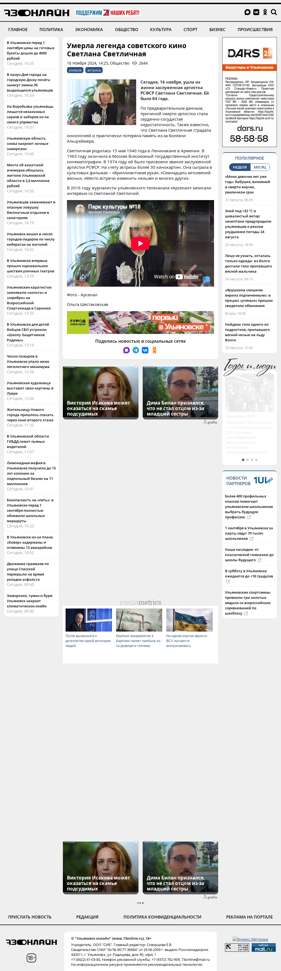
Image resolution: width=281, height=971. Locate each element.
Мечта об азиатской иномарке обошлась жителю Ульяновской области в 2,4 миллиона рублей (28, 175)
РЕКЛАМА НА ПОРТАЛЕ (249, 917)
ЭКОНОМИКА (89, 29)
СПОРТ (190, 29)
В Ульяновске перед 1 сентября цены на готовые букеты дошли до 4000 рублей (30, 50)
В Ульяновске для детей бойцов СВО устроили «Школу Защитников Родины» (28, 332)
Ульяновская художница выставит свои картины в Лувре (30, 388)
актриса (94, 70)
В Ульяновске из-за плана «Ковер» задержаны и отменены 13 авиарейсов (30, 542)
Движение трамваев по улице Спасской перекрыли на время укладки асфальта (28, 571)
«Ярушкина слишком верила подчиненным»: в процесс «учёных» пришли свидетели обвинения (249, 297)
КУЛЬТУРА (161, 29)
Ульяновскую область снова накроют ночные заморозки (27, 143)
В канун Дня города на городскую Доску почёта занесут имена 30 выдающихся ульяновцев (30, 82)
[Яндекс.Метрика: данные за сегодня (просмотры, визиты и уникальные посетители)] (250, 939)
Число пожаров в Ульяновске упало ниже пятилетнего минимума (28, 361)
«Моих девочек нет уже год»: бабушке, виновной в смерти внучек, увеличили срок (247, 184)
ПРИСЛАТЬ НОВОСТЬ (30, 917)
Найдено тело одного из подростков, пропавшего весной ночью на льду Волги (247, 332)
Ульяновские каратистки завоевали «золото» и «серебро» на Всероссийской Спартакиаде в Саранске (29, 298)
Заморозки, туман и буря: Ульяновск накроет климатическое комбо (30, 600)
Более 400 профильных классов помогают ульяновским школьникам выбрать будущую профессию (249, 506)
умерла (75, 70)
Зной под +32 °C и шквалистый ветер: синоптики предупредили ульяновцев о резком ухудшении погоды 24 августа (248, 223)
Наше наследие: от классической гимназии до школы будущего (249, 554)
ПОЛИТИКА (51, 29)
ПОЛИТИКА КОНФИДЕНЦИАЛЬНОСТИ (162, 917)
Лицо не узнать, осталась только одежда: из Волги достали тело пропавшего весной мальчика (248, 263)
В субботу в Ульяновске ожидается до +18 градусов (249, 573)
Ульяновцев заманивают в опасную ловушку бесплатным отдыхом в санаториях (31, 210)
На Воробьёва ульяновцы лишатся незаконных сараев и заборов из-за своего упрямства (30, 114)
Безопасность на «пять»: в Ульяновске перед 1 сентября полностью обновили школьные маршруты (30, 510)
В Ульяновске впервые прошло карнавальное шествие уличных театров (30, 265)
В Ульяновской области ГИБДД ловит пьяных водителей (28, 441)
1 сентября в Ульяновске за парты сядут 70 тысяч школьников (249, 533)
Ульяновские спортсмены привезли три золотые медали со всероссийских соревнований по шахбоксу (248, 603)
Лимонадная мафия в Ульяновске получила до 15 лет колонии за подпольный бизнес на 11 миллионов (31, 473)
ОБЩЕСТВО (126, 29)
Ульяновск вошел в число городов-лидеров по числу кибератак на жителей (31, 239)
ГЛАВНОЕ (17, 29)
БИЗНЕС (217, 29)
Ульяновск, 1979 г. (242, 416)
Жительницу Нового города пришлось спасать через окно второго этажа (30, 414)
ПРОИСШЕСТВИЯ (255, 29)
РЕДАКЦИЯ (87, 917)
